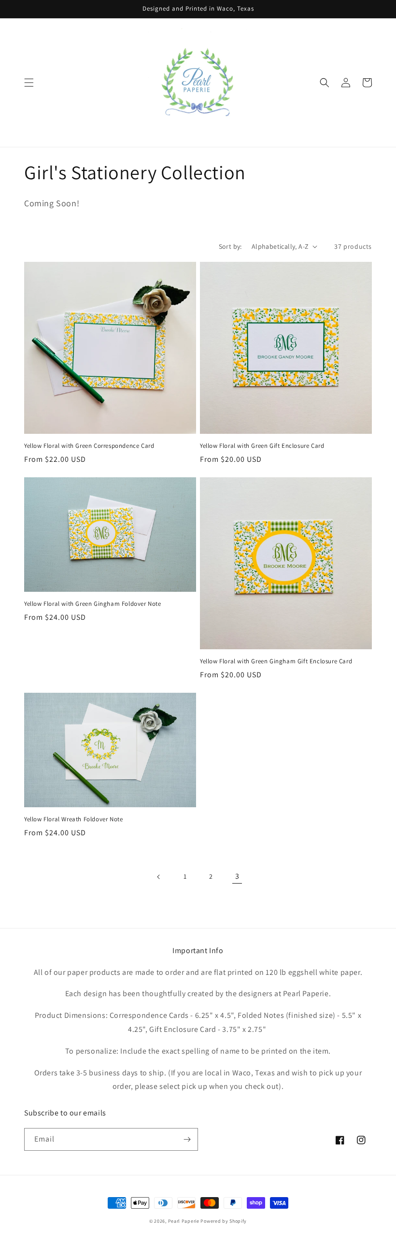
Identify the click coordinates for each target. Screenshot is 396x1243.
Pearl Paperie (183, 1221)
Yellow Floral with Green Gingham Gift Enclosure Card (276, 661)
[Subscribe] (187, 1139)
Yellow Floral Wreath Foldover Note (73, 819)
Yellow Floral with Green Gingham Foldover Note (92, 604)
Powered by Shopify (223, 1221)
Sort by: (230, 246)
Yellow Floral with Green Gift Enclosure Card (262, 446)
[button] (29, 82)
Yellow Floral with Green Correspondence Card (89, 446)
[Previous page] (159, 876)
